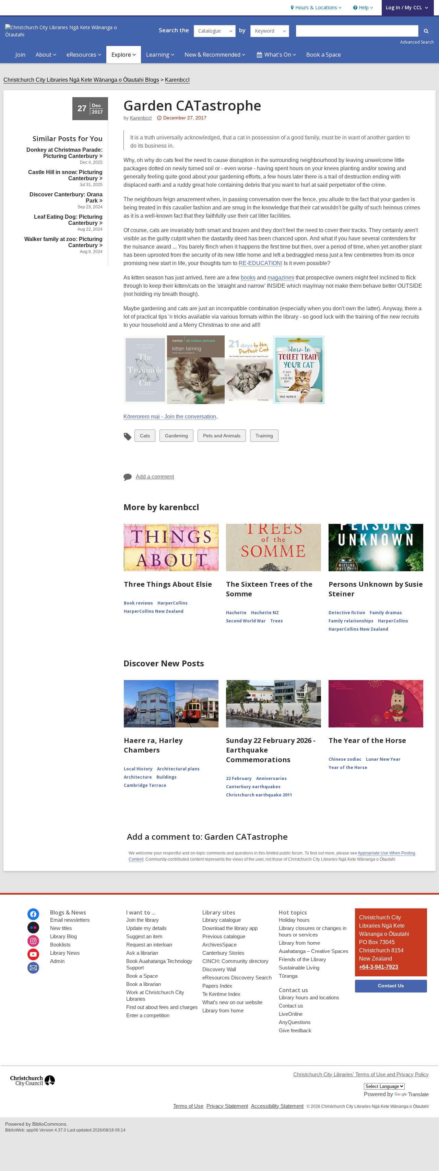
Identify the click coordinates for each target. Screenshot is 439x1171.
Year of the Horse (348, 767)
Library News (65, 953)
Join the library (142, 920)
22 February (239, 778)
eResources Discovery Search (237, 977)
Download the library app (230, 928)
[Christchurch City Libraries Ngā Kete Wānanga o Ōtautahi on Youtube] (33, 954)
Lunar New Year (383, 759)
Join (20, 54)
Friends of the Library (302, 959)
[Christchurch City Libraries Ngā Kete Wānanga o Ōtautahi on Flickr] (33, 927)
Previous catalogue (223, 936)
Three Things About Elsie (168, 584)
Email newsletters (70, 920)
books (248, 277)
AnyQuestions (295, 1022)
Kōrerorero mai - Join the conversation (169, 417)
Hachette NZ (265, 613)
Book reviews (138, 603)
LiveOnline (290, 1014)
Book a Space (323, 54)
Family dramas (386, 613)
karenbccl (141, 117)
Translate (418, 1094)
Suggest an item (144, 936)
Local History (138, 769)
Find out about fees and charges (162, 1007)
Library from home (223, 1010)
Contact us (291, 1006)
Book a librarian (143, 984)
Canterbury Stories (223, 953)
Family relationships (351, 621)
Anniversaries (271, 778)
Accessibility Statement (277, 1106)
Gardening (176, 437)
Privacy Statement (227, 1106)
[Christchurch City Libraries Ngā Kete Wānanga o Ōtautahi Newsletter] (33, 968)
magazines (281, 277)
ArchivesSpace (219, 945)
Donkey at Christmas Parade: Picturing (64, 153)
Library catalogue (221, 920)
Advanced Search (417, 42)
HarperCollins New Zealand (153, 611)
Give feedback (295, 1030)
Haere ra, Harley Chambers (153, 745)
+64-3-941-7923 (378, 967)
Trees (276, 621)
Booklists (60, 945)
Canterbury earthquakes (253, 787)
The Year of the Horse (367, 740)
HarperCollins (172, 603)
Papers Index (217, 986)
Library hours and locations (309, 997)
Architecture (138, 777)
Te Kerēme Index (221, 994)
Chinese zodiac (345, 759)
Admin (57, 961)
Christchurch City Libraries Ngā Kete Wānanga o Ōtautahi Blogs (81, 80)
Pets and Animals (221, 437)
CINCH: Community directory (235, 961)
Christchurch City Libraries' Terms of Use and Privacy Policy (361, 1074)
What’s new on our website (232, 1002)
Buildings (166, 777)
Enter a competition (147, 1015)
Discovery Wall (219, 969)
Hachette (236, 613)
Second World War (246, 621)
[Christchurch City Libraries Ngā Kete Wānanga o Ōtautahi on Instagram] (33, 941)
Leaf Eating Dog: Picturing (68, 220)
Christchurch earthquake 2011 (259, 795)
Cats (146, 437)
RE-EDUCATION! (260, 263)
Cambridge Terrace (145, 785)
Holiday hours (294, 920)
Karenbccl (177, 80)
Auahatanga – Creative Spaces (313, 951)
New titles (61, 928)
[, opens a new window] (32, 1089)
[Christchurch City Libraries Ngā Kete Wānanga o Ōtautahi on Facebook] (33, 914)
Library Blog (63, 936)
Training (264, 437)
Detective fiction (347, 613)
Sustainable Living (299, 968)
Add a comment (155, 477)
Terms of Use (188, 1106)
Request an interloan (149, 945)
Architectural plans (178, 769)
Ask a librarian (142, 953)
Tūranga (288, 976)
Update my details (146, 928)
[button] (315, 7)
